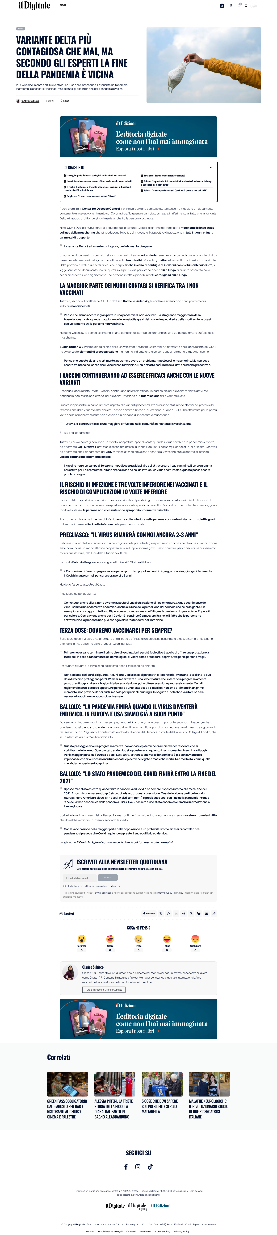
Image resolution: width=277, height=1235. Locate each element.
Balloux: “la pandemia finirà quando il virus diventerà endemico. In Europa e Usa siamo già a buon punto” (176, 183)
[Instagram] (137, 1167)
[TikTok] (150, 1167)
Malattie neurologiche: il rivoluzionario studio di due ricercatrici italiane (208, 1109)
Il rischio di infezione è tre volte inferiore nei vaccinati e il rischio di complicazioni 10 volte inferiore (97, 188)
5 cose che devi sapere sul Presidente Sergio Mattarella (160, 1106)
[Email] (206, 913)
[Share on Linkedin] (176, 913)
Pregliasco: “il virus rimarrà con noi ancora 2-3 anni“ (91, 196)
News (20, 29)
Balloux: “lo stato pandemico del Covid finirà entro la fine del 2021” (175, 190)
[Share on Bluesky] (198, 913)
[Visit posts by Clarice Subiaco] (18, 101)
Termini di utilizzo (102, 892)
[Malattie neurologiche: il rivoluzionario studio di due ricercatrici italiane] (209, 1084)
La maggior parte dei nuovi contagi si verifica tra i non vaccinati (96, 175)
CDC (109, 452)
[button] (222, 5)
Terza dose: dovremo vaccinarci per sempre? (164, 175)
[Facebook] (126, 1167)
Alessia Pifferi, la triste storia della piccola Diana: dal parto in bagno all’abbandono (113, 1109)
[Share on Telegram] (183, 913)
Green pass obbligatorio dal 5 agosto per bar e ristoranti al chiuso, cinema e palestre (67, 1109)
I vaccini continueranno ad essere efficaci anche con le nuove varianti (99, 181)
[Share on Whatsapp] (168, 913)
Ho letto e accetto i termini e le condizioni (93, 886)
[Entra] (231, 5)
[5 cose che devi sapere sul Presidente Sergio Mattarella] (162, 1084)
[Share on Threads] (191, 913)
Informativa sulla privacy (170, 892)
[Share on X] (161, 913)
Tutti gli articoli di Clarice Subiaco (103, 989)
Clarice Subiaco (30, 100)
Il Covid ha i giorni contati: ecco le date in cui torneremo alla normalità (125, 842)
